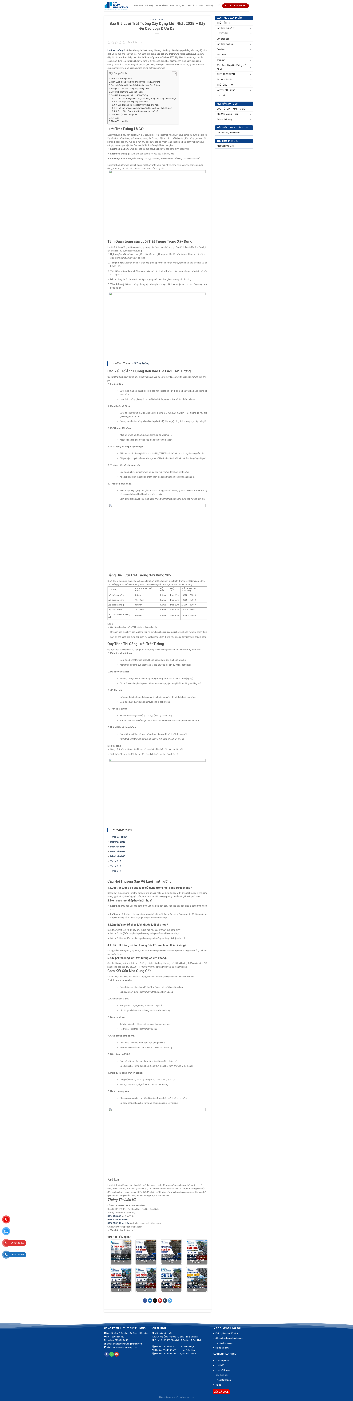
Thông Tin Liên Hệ (119, 121)
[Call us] (111, 1354)
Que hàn (220, 49)
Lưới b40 (220, 1365)
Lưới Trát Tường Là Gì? (121, 78)
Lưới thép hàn (222, 1360)
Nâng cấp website (167, 1397)
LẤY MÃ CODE (221, 1392)
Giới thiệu (149, 6)
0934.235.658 (114, 1216)
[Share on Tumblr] (165, 1300)
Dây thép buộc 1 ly (226, 28)
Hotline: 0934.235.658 (117, 1340)
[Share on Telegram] (170, 1300)
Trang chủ (138, 6)
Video (201, 6)
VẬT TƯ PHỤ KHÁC (226, 90)
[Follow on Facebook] (106, 1354)
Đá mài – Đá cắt (224, 79)
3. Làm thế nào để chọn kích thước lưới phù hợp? (137, 105)
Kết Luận (115, 118)
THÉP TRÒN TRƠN (226, 74)
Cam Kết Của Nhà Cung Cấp (124, 114)
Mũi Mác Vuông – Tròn (227, 114)
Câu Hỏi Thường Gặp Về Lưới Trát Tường (129, 95)
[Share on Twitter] (150, 1300)
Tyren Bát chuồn (223, 1380)
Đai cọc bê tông (224, 119)
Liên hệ (209, 6)
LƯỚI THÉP (222, 33)
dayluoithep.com (129, 1347)
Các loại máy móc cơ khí (228, 132)
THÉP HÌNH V (223, 22)
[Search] (219, 5)
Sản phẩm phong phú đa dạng (229, 1338)
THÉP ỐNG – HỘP (225, 85)
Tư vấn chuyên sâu (224, 1343)
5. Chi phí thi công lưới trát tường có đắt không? (137, 111)
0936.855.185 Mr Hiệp (118, 1223)
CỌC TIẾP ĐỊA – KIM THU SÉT (231, 108)
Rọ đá (218, 1384)
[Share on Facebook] (145, 1300)
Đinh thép (221, 54)
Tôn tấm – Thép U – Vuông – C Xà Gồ (231, 67)
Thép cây (221, 60)
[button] (173, 74)
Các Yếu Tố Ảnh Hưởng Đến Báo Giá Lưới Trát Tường (135, 85)
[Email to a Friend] (155, 1300)
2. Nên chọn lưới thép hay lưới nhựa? (132, 102)
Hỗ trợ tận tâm (222, 1348)
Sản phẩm (161, 6)
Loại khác (221, 95)
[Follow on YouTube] (116, 1354)
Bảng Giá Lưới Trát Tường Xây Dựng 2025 (130, 88)
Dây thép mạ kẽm (225, 44)
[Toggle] (251, 22)
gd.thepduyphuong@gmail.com (127, 1343)
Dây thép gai (223, 38)
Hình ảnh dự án (176, 6)
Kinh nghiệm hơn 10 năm (227, 1333)
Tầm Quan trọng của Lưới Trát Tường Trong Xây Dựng (135, 82)
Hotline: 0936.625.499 (165, 1346)
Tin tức (191, 6)
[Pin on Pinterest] (160, 1300)
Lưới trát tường (223, 1370)
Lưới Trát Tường (157, 20)
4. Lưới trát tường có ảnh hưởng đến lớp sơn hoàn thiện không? (144, 108)
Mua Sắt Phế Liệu (225, 146)
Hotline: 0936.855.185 (165, 1353)
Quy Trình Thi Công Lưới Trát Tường (127, 92)
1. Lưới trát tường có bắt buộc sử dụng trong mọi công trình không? (146, 98)
